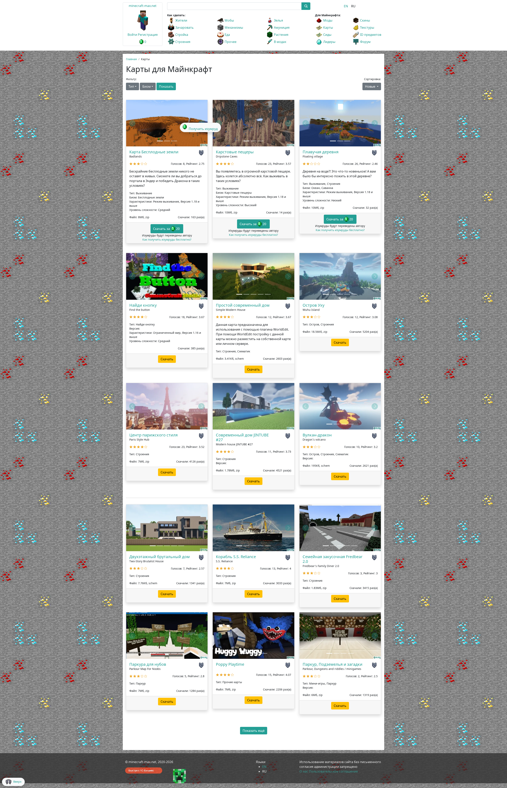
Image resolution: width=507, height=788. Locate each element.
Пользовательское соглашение (333, 771)
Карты (328, 27)
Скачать (167, 359)
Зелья (278, 20)
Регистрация (148, 34)
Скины (365, 20)
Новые (370, 86)
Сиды (327, 34)
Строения (182, 42)
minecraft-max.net (142, 6)
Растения (281, 34)
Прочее (230, 42)
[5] (145, 164)
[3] (138, 164)
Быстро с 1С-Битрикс (141, 770)
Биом (146, 86)
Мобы (229, 20)
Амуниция (282, 27)
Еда (227, 34)
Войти (132, 34)
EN (346, 6)
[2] (134, 164)
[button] (132, 123)
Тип (131, 86)
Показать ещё (254, 730)
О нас (303, 771)
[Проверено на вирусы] (201, 153)
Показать (166, 86)
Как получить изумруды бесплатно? (166, 239)
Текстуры (367, 27)
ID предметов (370, 34)
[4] (142, 164)
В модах (280, 42)
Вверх (17, 781)
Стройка (181, 34)
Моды (327, 20)
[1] (130, 164)
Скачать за (166, 229)
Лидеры (329, 42)
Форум (365, 42)
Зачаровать (184, 27)
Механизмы (234, 27)
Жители (181, 20)
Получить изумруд (203, 129)
